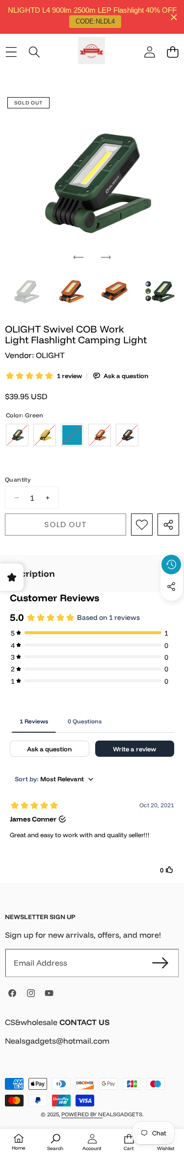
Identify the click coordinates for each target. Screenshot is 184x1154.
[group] (25, 291)
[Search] (34, 52)
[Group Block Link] (92, 1037)
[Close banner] (174, 17)
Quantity (17, 479)
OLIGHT (50, 355)
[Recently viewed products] (171, 564)
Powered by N (82, 1114)
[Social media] (171, 586)
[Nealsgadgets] (91, 52)
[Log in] (149, 52)
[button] (172, 52)
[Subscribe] (160, 962)
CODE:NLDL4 (95, 21)
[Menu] (11, 52)
